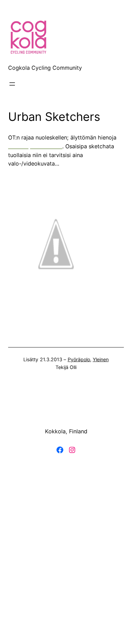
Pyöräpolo (79, 359)
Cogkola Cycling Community (45, 67)
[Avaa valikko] (12, 84)
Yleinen (101, 359)
